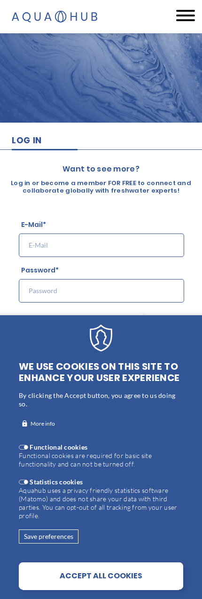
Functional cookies (58, 447)
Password (38, 270)
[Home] (55, 16)
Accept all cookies (101, 575)
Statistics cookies (56, 482)
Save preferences (48, 536)
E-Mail (32, 225)
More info (43, 423)
